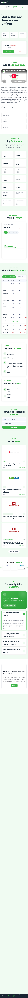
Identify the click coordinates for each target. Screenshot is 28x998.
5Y (16, 232)
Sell (20, 51)
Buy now (8, 51)
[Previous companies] (1, 567)
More (14, 685)
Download (14, 427)
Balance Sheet (21, 276)
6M (5, 232)
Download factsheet (9, 107)
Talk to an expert (10, 605)
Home (2, 7)
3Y (13, 232)
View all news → (14, 551)
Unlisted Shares (8, 7)
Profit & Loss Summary (9, 276)
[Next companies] (27, 567)
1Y (9, 232)
